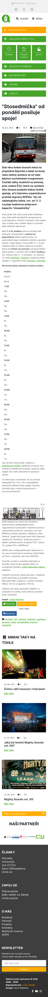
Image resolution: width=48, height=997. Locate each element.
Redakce (7, 917)
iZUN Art (7, 872)
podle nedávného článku (33, 567)
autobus (22, 619)
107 (15, 619)
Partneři (7, 920)
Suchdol (9, 619)
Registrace (31, 3)
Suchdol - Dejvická (36, 260)
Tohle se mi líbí (28, 604)
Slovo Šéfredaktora (13, 868)
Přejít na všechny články (15, 813)
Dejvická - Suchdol (20, 258)
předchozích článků (11, 465)
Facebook (10, 613)
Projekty (7, 924)
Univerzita (8, 861)
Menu (38, 18)
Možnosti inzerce (12, 931)
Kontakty (7, 927)
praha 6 (33, 622)
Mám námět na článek (15, 894)
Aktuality (7, 858)
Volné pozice (10, 898)
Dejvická (31, 619)
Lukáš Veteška (28, 985)
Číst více (9, 693)
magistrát (6, 625)
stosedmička (23, 622)
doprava (6, 622)
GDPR (5, 934)
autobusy (41, 619)
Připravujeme (10, 891)
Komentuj (10, 604)
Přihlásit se (19, 3)
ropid (13, 622)
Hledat (24, 18)
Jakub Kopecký (16, 599)
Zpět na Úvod (37, 130)
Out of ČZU (38, 128)
